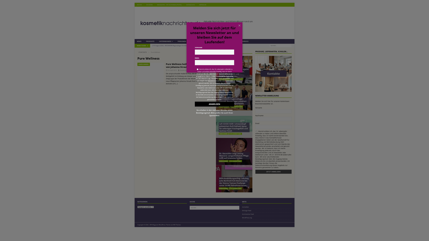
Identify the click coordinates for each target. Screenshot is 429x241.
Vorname (198, 48)
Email (197, 58)
